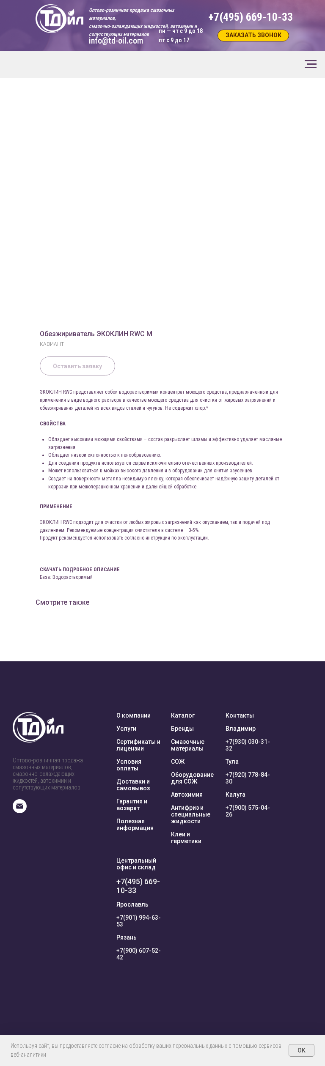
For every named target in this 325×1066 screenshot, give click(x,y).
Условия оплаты (128, 765)
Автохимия (187, 794)
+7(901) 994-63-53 (138, 921)
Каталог (183, 715)
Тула (232, 761)
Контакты (240, 715)
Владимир (241, 728)
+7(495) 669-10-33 (138, 886)
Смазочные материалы (187, 745)
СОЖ (178, 761)
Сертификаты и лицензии (138, 745)
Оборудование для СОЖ (192, 778)
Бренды (182, 728)
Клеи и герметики (186, 837)
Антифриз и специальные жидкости (190, 814)
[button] (253, 35)
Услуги (126, 728)
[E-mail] (20, 810)
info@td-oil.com (116, 41)
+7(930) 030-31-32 (248, 745)
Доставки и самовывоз (133, 785)
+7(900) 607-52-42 (138, 954)
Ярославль (132, 904)
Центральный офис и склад (136, 864)
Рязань (126, 937)
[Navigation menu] (311, 64)
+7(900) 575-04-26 (248, 811)
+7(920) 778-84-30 (248, 778)
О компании (133, 715)
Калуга (235, 794)
